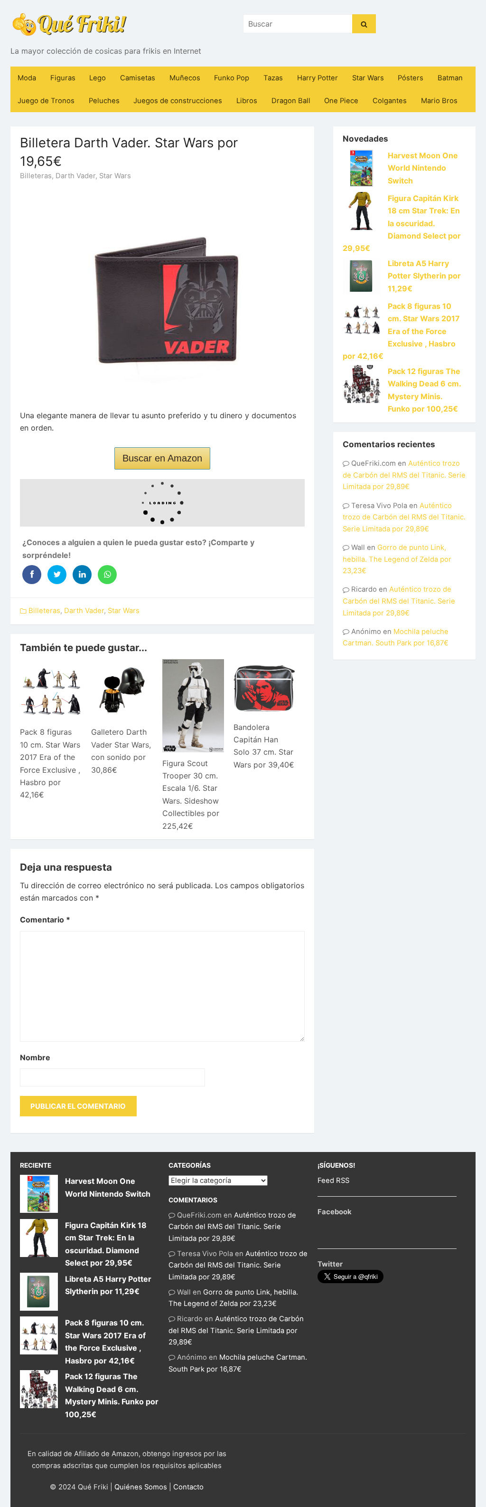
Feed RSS (333, 1180)
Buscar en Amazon (162, 458)
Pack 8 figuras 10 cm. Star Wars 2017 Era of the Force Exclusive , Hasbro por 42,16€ (401, 331)
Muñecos (184, 78)
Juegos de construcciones (177, 100)
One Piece (341, 100)
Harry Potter (317, 78)
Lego (97, 78)
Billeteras (36, 176)
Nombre (35, 1057)
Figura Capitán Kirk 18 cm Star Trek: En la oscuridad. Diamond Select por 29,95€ (402, 223)
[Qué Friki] (69, 24)
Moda (27, 78)
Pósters (410, 78)
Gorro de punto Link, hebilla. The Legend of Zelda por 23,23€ (397, 559)
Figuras (62, 78)
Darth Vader (75, 176)
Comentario (45, 919)
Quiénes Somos (140, 1487)
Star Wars (368, 78)
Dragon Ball (290, 100)
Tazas (273, 78)
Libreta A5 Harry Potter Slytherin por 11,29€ (424, 276)
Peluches (104, 100)
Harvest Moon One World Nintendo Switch (423, 168)
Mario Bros (439, 100)
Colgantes (390, 100)
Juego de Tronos (46, 100)
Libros (246, 100)
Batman (450, 78)
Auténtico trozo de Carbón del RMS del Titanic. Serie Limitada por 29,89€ (404, 475)
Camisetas (137, 78)
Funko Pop (231, 78)
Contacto (188, 1487)
